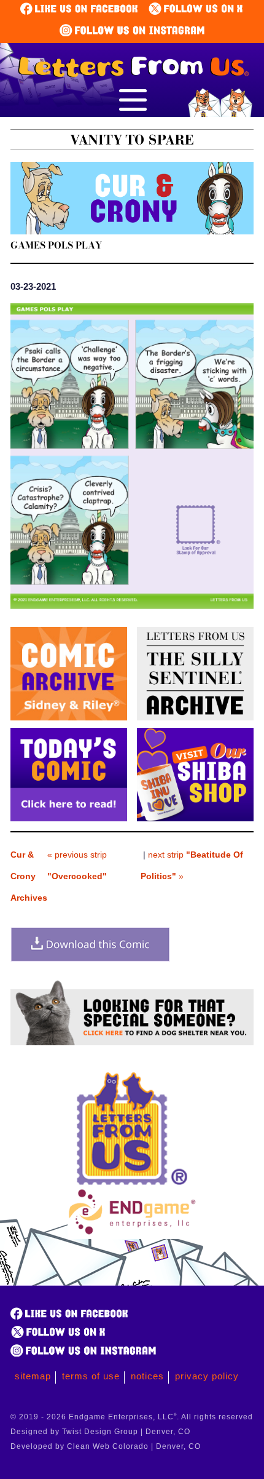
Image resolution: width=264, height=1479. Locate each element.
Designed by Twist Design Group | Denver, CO (100, 1431)
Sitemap (33, 1376)
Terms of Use (91, 1376)
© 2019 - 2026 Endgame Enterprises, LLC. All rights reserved (131, 1417)
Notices (147, 1376)
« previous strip (77, 865)
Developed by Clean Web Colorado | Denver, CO (105, 1446)
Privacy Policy (207, 1376)
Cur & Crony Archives (28, 876)
